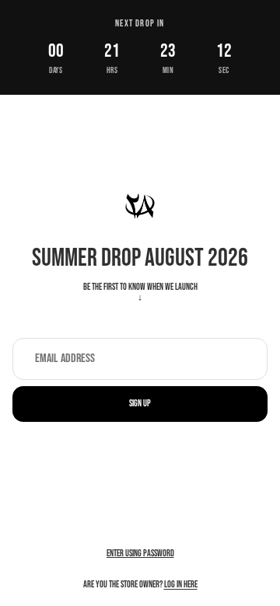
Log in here (181, 584)
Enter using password (140, 553)
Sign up (140, 403)
